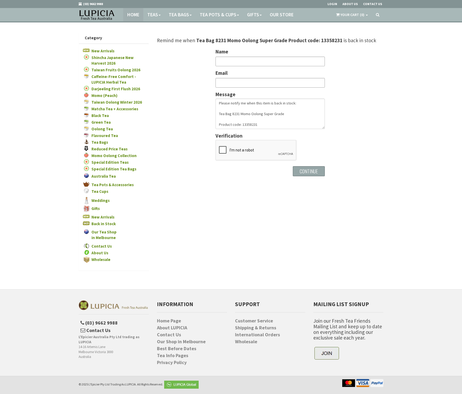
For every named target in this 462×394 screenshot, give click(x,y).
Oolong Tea (102, 128)
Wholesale (100, 259)
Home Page (169, 321)
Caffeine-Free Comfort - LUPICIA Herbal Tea (113, 79)
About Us (99, 252)
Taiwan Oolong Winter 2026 (116, 102)
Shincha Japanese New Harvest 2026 (112, 60)
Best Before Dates (176, 349)
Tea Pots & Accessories (112, 184)
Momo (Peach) (104, 95)
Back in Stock (103, 223)
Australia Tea (103, 176)
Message (225, 94)
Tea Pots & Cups (218, 14)
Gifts (253, 14)
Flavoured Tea (104, 135)
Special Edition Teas (110, 162)
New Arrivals (102, 50)
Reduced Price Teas (109, 148)
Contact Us (101, 246)
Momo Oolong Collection (114, 155)
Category (93, 37)
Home (133, 14)
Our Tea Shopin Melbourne (104, 234)
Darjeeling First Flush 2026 (115, 88)
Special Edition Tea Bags (113, 168)
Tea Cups (99, 191)
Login (332, 4)
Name (221, 51)
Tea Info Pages (172, 355)
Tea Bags (179, 14)
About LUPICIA (172, 328)
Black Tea (100, 115)
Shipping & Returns (255, 328)
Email (221, 73)
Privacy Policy (172, 362)
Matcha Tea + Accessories (114, 108)
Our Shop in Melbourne (181, 342)
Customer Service (254, 321)
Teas (152, 14)
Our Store (282, 14)
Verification (228, 136)
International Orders (257, 335)
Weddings (100, 200)
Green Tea (101, 122)
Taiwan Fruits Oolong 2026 (115, 69)
